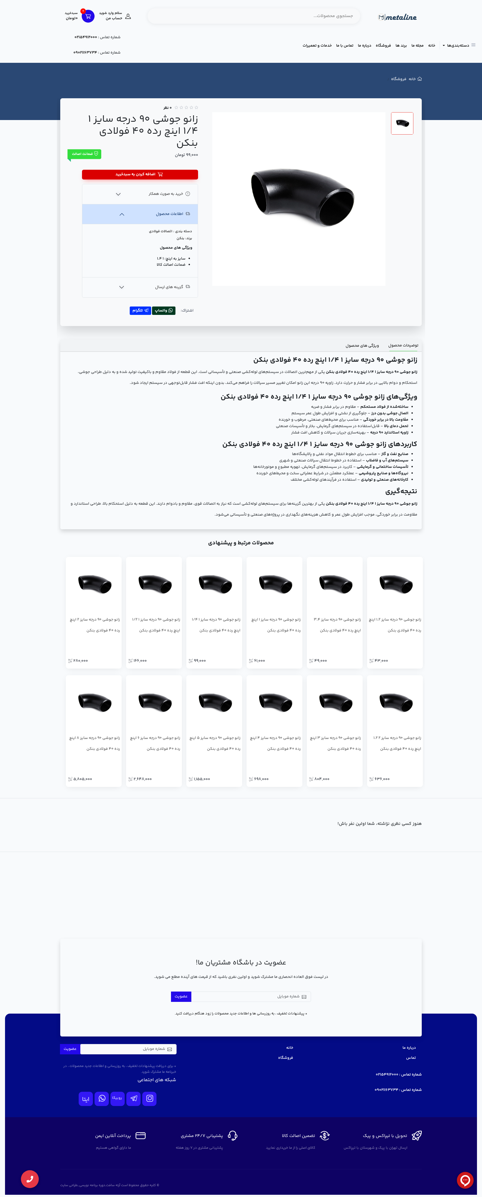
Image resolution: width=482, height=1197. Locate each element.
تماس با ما (344, 46)
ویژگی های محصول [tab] (362, 346)
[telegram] (133, 1099)
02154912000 (85, 37)
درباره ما (364, 46)
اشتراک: (187, 311)
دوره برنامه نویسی (92, 1185)
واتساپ (161, 311)
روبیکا (117, 1098)
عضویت (181, 996)
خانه (431, 46)
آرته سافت (113, 1185)
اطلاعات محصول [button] (169, 214)
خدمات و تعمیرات (317, 46)
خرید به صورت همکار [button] (166, 194)
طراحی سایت (69, 1185)
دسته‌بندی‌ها (457, 46)
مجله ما (417, 46)
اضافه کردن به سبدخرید (135, 174)
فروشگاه (383, 46)
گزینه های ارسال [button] (169, 287)
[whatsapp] (102, 1099)
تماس (411, 1058)
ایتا (86, 1099)
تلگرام (137, 311)
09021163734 (85, 53)
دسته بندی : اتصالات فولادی (170, 231)
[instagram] (149, 1099)
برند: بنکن (184, 238)
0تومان (71, 16)
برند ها (401, 46)
